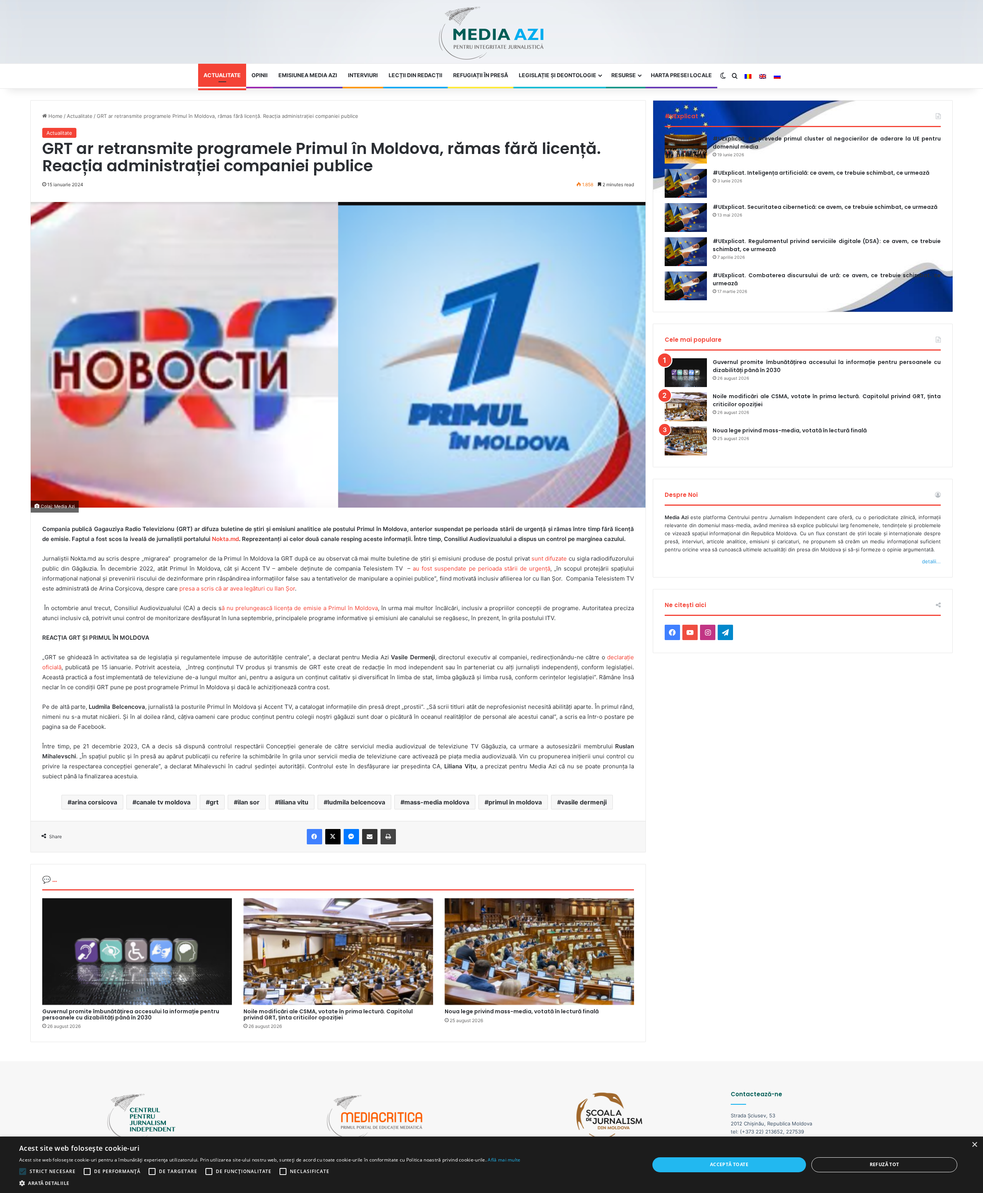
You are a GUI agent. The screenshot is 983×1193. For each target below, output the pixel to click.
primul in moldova (515, 802)
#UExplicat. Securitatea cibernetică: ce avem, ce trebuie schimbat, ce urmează (825, 207)
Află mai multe (504, 1160)
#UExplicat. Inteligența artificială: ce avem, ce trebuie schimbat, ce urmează (821, 173)
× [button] (974, 1145)
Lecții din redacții (415, 75)
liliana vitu (293, 802)
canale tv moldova (163, 802)
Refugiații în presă (480, 75)
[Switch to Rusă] (777, 76)
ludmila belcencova (356, 802)
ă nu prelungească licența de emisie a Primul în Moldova (300, 608)
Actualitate (222, 75)
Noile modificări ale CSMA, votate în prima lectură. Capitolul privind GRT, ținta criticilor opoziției (328, 1014)
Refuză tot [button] (884, 1164)
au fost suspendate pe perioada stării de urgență (481, 568)
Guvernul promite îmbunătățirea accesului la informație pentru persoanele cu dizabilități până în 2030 (130, 1014)
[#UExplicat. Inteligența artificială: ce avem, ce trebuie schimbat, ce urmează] (686, 183)
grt (214, 802)
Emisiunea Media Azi (307, 75)
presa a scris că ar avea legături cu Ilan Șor (237, 588)
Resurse (623, 75)
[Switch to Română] (748, 76)
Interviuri (363, 75)
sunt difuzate (550, 558)
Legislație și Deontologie (557, 75)
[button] (270, 1183)
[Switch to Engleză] (762, 76)
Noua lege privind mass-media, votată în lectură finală (522, 1011)
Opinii (260, 75)
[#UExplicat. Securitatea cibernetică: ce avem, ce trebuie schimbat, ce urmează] (686, 217)
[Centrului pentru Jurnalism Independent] (491, 34)
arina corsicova (94, 802)
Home (55, 116)
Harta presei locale (681, 75)
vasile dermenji (584, 802)
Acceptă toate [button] (729, 1164)
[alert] (491, 1165)
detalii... (931, 561)
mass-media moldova (436, 802)
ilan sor (249, 802)
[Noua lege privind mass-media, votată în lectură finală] (539, 951)
